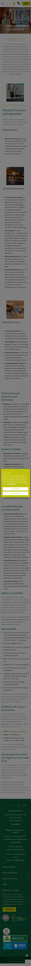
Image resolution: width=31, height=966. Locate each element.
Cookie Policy (11, 484)
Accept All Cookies (15, 493)
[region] (15, 483)
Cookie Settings (15, 488)
